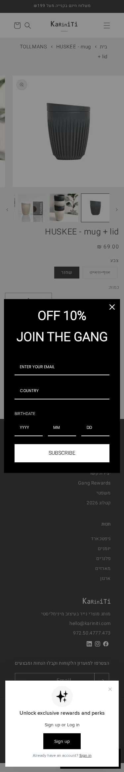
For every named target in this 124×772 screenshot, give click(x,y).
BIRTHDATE (25, 414)
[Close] (112, 307)
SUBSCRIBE (62, 453)
